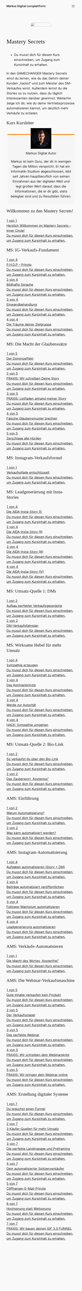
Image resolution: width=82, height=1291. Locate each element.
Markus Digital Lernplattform (26, 6)
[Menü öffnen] (73, 6)
